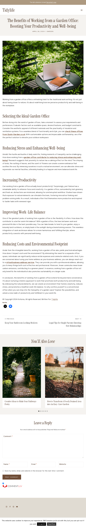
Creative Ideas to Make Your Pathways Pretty (20, 403)
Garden (50, 31)
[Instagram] (6, 506)
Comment (8, 436)
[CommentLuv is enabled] (43, 486)
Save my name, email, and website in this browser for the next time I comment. (34, 471)
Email (34, 464)
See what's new (51, 2)
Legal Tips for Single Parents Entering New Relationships (65, 322)
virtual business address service (20, 262)
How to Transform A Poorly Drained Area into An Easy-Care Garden (64, 403)
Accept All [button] (41, 524)
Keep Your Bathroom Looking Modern (21, 321)
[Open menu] (81, 10)
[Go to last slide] (6, 377)
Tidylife (54, 299)
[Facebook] (10, 506)
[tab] (38, 411)
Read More (51, 524)
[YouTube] (16, 506)
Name (6, 464)
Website (62, 464)
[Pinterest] (13, 506)
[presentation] (22, 372)
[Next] (80, 377)
